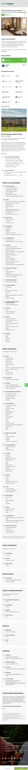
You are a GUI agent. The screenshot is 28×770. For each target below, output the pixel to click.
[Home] (3, 758)
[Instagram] (8, 758)
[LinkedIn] (20, 758)
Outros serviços (5, 106)
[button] (3, 26)
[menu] (26, 4)
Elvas (2, 8)
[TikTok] (11, 758)
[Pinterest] (17, 758)
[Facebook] (6, 758)
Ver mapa (7, 768)
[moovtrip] (7, 732)
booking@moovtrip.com (9, 748)
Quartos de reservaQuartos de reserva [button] (21, 768)
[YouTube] (14, 758)
